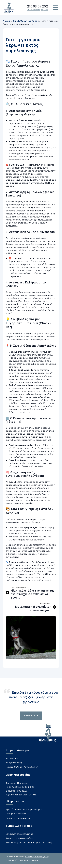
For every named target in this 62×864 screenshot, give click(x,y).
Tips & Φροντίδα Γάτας (26, 20)
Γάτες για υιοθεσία (16, 814)
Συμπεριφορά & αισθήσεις (20, 838)
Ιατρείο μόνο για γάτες (37, 856)
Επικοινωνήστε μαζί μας (19, 818)
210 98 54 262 (13, 758)
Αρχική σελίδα (13, 809)
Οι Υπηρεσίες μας (33, 809)
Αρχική (7, 20)
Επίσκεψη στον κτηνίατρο (19, 834)
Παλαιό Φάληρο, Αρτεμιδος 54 (22, 767)
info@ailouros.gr (14, 763)
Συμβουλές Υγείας (16, 842)
